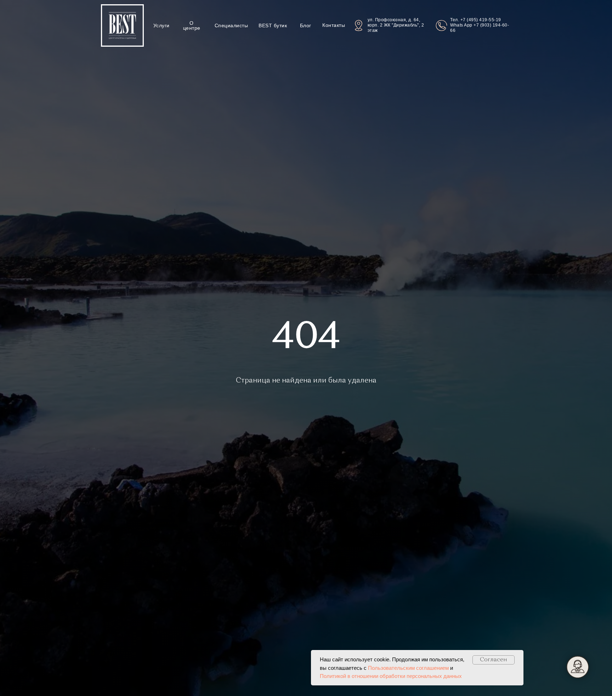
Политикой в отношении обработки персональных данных (391, 676)
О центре (191, 25)
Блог (305, 25)
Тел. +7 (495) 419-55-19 (475, 19)
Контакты (333, 25)
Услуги (161, 25)
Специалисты (231, 25)
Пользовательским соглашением (408, 668)
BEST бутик (273, 25)
